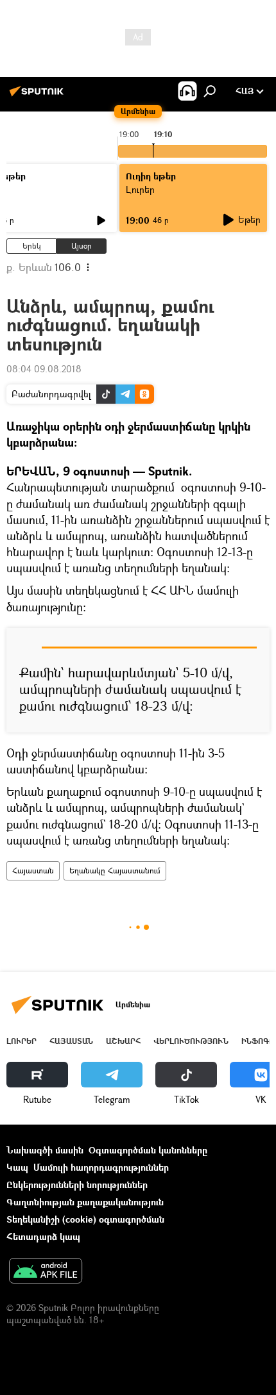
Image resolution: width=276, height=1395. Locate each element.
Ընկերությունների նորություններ (77, 1184)
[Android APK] (45, 1272)
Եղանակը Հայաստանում (114, 870)
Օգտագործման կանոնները (148, 1150)
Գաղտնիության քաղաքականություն (85, 1202)
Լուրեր (21, 1041)
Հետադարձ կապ (43, 1236)
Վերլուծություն (191, 1041)
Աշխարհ (123, 1041)
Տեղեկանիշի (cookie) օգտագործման (85, 1219)
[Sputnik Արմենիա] (38, 96)
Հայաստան (33, 870)
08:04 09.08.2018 (44, 369)
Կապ (17, 1167)
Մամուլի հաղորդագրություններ (101, 1167)
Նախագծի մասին (44, 1150)
